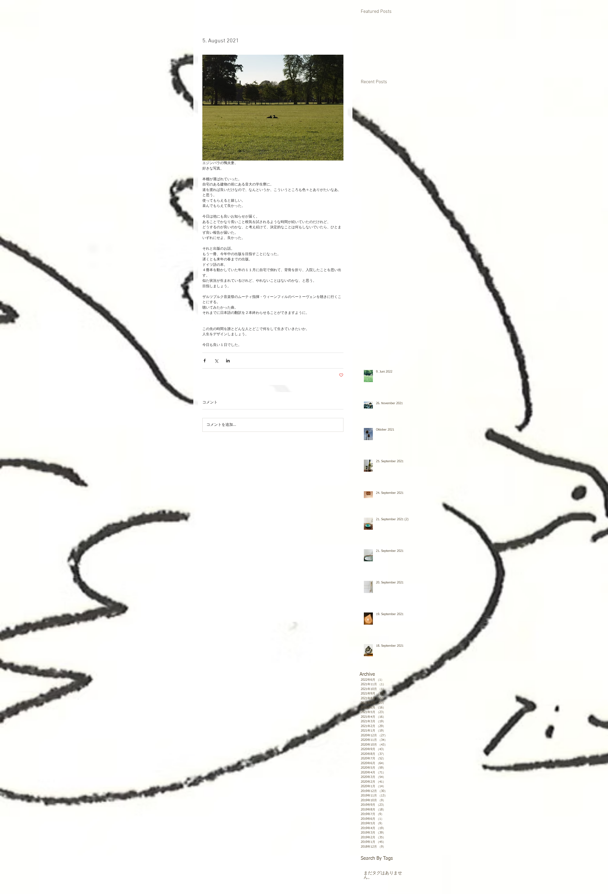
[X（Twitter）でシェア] (216, 360)
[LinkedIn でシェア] (228, 360)
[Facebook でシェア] (204, 360)
